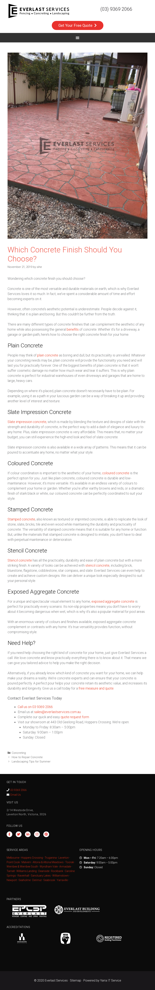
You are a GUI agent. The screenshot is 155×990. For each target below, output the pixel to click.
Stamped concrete (21, 519)
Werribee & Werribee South (22, 866)
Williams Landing (26, 871)
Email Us (15, 794)
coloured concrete (115, 473)
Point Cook (13, 862)
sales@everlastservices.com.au (57, 712)
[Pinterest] (46, 834)
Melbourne (13, 857)
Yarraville (62, 880)
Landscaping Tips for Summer (31, 761)
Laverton (63, 857)
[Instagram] (37, 834)
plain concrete (47, 355)
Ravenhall (23, 875)
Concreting (19, 753)
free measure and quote (96, 688)
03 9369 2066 (18, 790)
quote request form (75, 717)
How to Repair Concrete (27, 757)
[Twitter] (19, 834)
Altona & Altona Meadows (48, 862)
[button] (77, 38)
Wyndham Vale (49, 866)
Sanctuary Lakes (41, 875)
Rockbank (57, 871)
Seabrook (49, 880)
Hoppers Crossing (32, 857)
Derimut (37, 880)
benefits (72, 329)
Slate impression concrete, (27, 422)
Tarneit (11, 871)
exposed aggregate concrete (112, 601)
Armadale (65, 866)
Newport (12, 880)
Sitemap (75, 980)
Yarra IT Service (110, 980)
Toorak (69, 862)
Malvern (26, 862)
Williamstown (60, 875)
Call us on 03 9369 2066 (35, 707)
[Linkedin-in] (28, 834)
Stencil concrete (20, 560)
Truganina (51, 857)
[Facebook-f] (9, 834)
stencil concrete (97, 565)
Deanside (43, 871)
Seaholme (25, 880)
